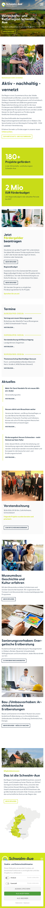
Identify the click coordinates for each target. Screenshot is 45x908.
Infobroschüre (7, 132)
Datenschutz (18, 902)
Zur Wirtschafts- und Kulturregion (17, 136)
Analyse (13, 878)
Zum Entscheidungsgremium (16, 527)
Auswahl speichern (22, 889)
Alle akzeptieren (22, 893)
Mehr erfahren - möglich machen (16, 725)
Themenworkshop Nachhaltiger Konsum (20, 359)
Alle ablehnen (22, 898)
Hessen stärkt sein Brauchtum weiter (20, 409)
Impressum (27, 902)
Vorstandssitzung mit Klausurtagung (18, 340)
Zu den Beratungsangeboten (14, 660)
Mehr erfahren (8, 31)
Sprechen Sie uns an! (11, 293)
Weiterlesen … (9, 329)
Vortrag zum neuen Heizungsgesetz (18, 318)
